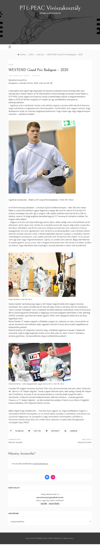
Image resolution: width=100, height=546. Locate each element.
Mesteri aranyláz (16, 442)
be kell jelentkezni (40, 463)
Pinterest (55, 431)
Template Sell (68, 538)
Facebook (19, 431)
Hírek (11, 65)
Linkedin (73, 431)
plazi (37, 76)
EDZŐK (44, 503)
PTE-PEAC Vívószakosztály (50, 8)
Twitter (37, 431)
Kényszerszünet (84, 442)
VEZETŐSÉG (54, 503)
